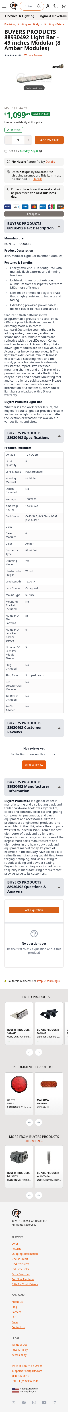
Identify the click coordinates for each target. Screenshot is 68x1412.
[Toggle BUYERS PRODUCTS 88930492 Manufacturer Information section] (59, 787)
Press (15, 1322)
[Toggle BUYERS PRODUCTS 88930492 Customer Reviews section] (59, 728)
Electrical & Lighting (19, 16)
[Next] (38, 1052)
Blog (14, 1307)
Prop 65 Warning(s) (48, 981)
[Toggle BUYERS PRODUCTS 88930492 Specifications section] (59, 436)
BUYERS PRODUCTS (17, 244)
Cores (15, 1243)
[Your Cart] (63, 6)
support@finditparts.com (27, 1371)
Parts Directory (21, 1274)
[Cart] (63, 6)
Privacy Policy (20, 1349)
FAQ (14, 1317)
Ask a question (34, 910)
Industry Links (20, 1269)
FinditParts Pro (20, 1264)
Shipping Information (25, 1253)
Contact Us (18, 1327)
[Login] (48, 6)
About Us (17, 1301)
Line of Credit (20, 1259)
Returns (16, 1248)
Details (50, 161)
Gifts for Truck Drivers (25, 1284)
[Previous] (29, 1052)
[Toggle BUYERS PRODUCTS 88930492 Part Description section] (59, 226)
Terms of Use (19, 1344)
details (37, 179)
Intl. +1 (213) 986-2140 (25, 1381)
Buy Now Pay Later (23, 1279)
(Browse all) (34, 1141)
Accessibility (19, 1355)
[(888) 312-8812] (55, 6)
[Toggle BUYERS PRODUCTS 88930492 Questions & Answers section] (59, 887)
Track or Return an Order (27, 1365)
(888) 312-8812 (20, 1376)
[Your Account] (48, 6)
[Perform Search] (39, 6)
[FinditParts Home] (14, 6)
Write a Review (33, 55)
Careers (16, 1312)
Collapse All (34, 214)
